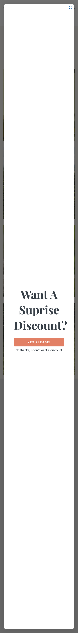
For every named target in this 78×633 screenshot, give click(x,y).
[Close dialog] (70, 7)
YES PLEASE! (39, 342)
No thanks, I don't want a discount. (39, 350)
